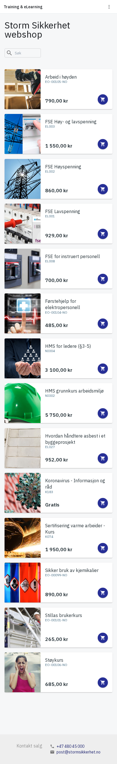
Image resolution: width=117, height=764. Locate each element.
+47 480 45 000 (70, 746)
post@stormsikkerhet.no (79, 752)
